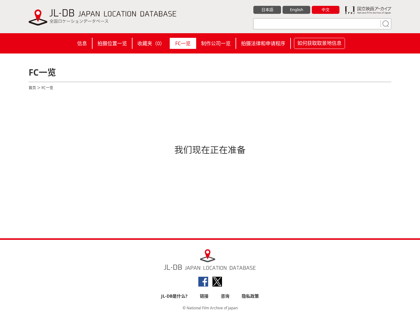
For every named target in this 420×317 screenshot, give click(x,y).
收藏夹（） (151, 43)
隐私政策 (250, 296)
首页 (32, 87)
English (296, 9)
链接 (204, 296)
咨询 (225, 296)
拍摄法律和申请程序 (263, 43)
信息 (82, 43)
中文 (326, 9)
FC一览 (183, 43)
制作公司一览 (216, 43)
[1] (385, 24)
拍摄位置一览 (112, 43)
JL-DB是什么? (174, 296)
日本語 (267, 9)
